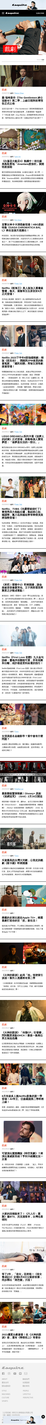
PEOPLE (26, 1391)
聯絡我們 (26, 1379)
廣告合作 (5, 1382)
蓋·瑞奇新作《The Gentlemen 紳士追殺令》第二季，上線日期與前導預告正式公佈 (22, 100)
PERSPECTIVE (28, 1397)
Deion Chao (19, 93)
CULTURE (5, 1397)
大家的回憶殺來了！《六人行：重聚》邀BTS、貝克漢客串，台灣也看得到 (22, 1216)
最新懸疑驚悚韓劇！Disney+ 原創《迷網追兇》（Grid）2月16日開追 (22, 795)
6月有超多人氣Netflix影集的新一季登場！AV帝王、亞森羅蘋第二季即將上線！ (23, 1099)
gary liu (18, 157)
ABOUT (4, 1379)
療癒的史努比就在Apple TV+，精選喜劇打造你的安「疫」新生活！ (22, 919)
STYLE (4, 1391)
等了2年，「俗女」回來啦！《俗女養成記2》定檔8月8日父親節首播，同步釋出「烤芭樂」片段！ (22, 1277)
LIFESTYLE (27, 1394)
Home (38, 59)
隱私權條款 (6, 1386)
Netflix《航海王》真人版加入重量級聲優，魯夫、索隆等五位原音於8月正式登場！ (22, 291)
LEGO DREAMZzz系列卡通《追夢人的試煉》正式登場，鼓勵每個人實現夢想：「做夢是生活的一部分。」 (23, 439)
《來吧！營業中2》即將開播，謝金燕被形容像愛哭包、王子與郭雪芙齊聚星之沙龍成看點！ (22, 587)
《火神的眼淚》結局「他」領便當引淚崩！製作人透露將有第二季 (22, 976)
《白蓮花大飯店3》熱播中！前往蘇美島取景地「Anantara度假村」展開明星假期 (23, 164)
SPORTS (5, 1401)
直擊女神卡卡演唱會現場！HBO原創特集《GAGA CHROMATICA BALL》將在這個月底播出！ (23, 227)
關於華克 (26, 1386)
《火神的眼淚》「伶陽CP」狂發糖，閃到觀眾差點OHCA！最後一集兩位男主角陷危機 (23, 1035)
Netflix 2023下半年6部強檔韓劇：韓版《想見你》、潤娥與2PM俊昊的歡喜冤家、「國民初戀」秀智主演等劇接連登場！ (23, 362)
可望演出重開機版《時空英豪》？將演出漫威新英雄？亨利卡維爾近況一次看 (22, 1156)
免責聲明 (26, 1382)
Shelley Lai (19, 789)
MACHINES (6, 1394)
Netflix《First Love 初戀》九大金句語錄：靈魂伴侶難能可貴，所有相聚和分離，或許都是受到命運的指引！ (23, 660)
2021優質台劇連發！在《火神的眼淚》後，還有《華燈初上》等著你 (21, 1336)
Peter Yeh (18, 284)
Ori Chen (18, 220)
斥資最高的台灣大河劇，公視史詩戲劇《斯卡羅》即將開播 (22, 862)
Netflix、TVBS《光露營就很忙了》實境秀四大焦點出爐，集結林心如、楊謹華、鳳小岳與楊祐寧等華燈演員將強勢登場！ (22, 513)
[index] (12, 13)
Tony (17, 731)
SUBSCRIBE (40, 13)
